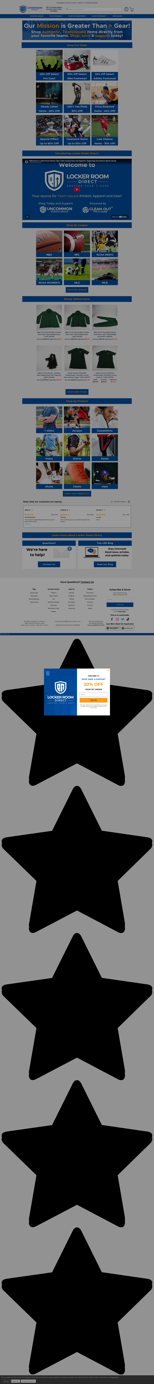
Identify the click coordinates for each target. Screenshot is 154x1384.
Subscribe (93, 700)
